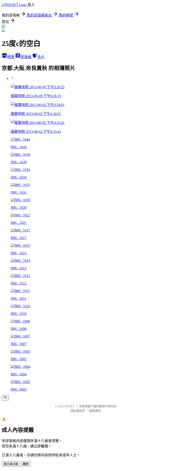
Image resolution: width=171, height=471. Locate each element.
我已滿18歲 (11, 464)
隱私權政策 (77, 410)
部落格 (26, 57)
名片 (41, 57)
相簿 (11, 57)
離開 (25, 464)
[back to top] (5, 398)
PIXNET (70, 406)
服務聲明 (95, 410)
